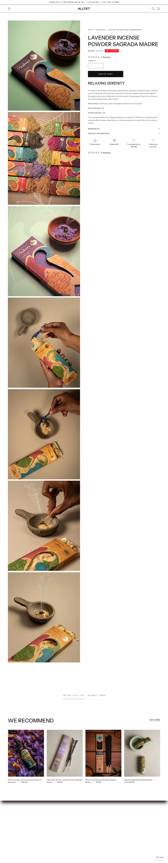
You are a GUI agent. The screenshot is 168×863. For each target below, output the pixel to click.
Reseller (43, 815)
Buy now (155, 720)
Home (90, 30)
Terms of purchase (16, 827)
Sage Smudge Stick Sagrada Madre (138, 780)
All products (100, 30)
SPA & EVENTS (46, 819)
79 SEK (98, 782)
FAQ (10, 815)
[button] (153, 8)
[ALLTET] (84, 9)
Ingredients (94, 129)
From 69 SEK (129, 782)
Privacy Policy (14, 831)
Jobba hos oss (14, 811)
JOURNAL (44, 823)
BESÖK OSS (44, 811)
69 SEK (60, 782)
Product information (98, 133)
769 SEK (24, 782)
